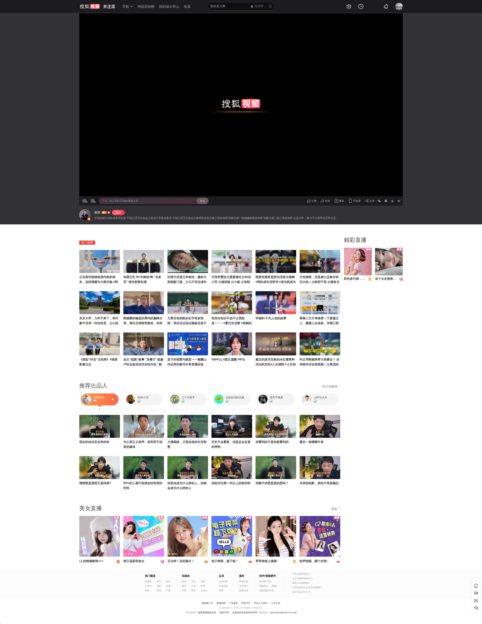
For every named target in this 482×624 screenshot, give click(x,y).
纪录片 (148, 586)
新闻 (147, 590)
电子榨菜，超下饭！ (225, 561)
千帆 (168, 590)
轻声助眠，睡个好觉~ (314, 561)
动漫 (168, 586)
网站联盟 (243, 581)
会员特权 (223, 581)
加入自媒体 (329, 386)
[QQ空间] (392, 200)
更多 (334, 508)
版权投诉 (243, 590)
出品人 (204, 590)
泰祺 (97, 212)
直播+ (274, 586)
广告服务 (233, 603)
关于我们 (243, 586)
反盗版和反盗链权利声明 (244, 612)
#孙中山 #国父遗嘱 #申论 (228, 359)
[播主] (85, 215)
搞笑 (184, 581)
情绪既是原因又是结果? (95, 483)
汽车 (193, 586)
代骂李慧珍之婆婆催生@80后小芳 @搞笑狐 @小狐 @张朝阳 (231, 281)
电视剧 (148, 581)
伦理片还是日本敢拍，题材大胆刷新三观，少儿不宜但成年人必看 (187, 281)
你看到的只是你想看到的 (272, 441)
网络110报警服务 (301, 583)
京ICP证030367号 (301, 592)
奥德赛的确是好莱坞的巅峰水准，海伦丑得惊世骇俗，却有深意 (142, 323)
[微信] (379, 200)
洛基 (187, 6)
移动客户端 (265, 581)
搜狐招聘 (221, 603)
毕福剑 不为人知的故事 (270, 318)
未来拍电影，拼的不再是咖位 (319, 483)
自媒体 (186, 575)
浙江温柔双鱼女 (133, 561)
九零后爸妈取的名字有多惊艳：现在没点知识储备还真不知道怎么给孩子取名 (187, 323)
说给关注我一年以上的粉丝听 (231, 483)
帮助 (221, 590)
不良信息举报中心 (301, 574)
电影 (159, 586)
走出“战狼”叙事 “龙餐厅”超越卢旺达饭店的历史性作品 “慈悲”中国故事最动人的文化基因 (143, 364)
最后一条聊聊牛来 (312, 441)
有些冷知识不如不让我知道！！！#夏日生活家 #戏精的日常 (231, 323)
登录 (104, 200)
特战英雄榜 (145, 6)
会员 (221, 575)
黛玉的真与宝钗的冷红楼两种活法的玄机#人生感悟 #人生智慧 (275, 364)
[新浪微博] (399, 200)
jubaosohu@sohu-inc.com (283, 612)
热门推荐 (87, 242)
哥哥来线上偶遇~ (266, 561)
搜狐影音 (263, 586)
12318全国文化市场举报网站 (306, 587)
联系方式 (245, 603)
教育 (184, 586)
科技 (203, 586)
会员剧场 (223, 586)
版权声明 (224, 612)
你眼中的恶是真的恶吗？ (272, 483)
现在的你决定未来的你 (94, 441)
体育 (159, 590)
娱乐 (168, 581)
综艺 (159, 581)
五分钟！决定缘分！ (180, 561)
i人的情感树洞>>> (91, 561)
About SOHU (261, 603)
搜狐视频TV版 (266, 590)
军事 (184, 590)
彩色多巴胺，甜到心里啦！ (362, 278)
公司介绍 (275, 603)
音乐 (193, 581)
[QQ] (386, 200)
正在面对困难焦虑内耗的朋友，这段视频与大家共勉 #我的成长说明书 (98, 281)
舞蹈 (193, 590)
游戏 (203, 581)
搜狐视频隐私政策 (207, 612)
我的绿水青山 (169, 6)
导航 (125, 6)
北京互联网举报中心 (302, 578)
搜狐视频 (89, 6)
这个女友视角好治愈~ (389, 278)
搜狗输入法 (207, 603)
